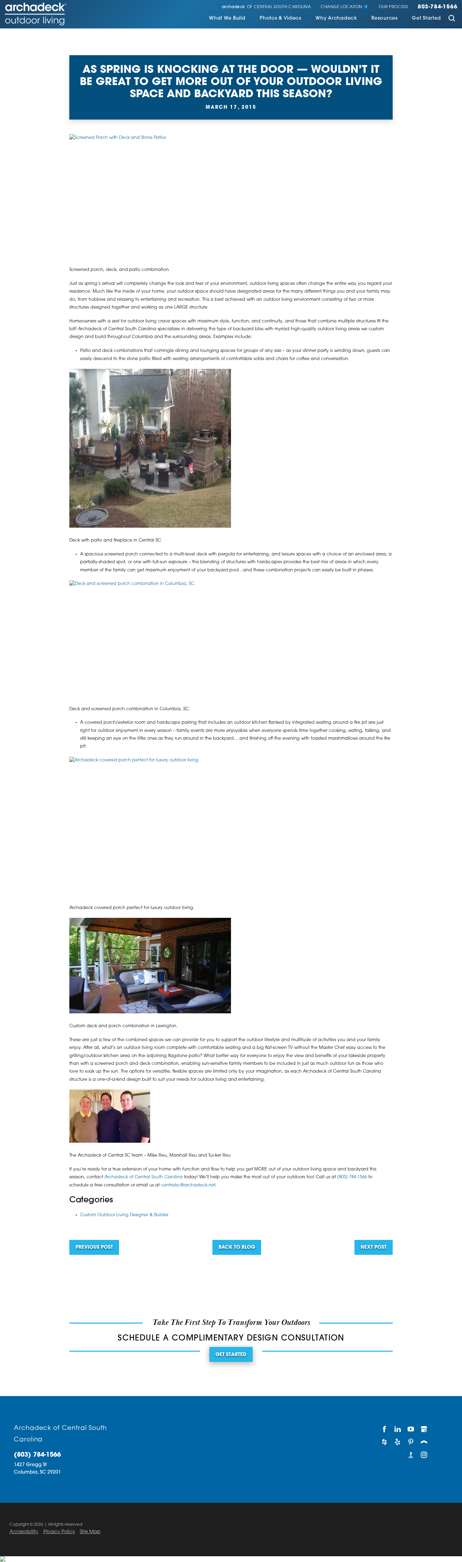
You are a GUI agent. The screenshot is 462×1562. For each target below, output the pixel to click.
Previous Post (94, 1247)
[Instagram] (424, 1454)
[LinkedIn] (397, 1429)
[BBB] (410, 1454)
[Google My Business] (424, 1429)
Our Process (393, 7)
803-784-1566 (437, 7)
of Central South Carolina (266, 7)
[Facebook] (384, 1429)
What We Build (227, 18)
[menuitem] (227, 19)
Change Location (342, 7)
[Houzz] (384, 1441)
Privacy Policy (59, 1532)
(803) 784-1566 (352, 1177)
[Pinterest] (410, 1441)
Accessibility (23, 1532)
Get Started (426, 18)
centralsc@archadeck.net (188, 1185)
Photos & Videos (280, 18)
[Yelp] (397, 1441)
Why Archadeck (336, 18)
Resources (384, 18)
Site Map (90, 1532)
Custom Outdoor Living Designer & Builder (124, 1215)
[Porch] (424, 1441)
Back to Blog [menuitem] (236, 1247)
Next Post (374, 1247)
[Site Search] (451, 19)
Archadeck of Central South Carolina (144, 1177)
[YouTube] (410, 1429)
